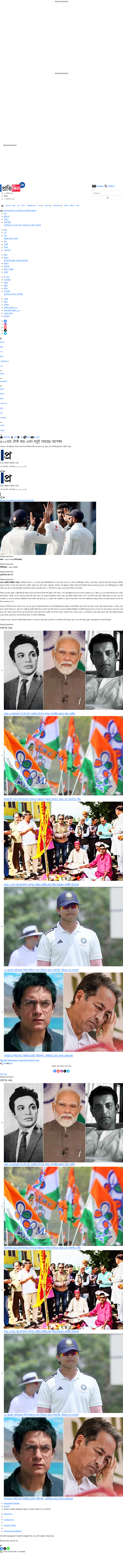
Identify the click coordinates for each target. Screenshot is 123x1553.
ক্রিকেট (6, 238)
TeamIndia (24, 1060)
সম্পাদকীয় (7, 291)
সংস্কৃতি (18, 260)
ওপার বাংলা (7, 250)
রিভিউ (13, 260)
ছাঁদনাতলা (7, 316)
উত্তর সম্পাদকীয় (17, 294)
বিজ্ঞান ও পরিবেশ (9, 269)
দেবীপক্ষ (6, 304)
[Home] (12, 186)
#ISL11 (7, 216)
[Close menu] (1, 338)
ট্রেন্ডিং (6, 282)
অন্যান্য (15, 238)
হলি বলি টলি (7, 260)
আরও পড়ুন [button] (3, 1074)
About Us (8, 1514)
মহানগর (8, 205)
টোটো (32, 225)
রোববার (6, 299)
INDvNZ (3, 1060)
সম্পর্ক (15, 225)
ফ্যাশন (20, 225)
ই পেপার (6, 277)
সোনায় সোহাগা (8, 313)
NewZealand (13, 1060)
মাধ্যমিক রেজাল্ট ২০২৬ (10, 307)
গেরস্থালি (38, 225)
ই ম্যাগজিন (7, 279)
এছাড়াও (2, 430)
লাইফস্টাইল (57, 205)
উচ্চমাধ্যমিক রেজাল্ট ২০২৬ (12, 310)
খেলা (39, 205)
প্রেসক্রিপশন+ (31, 205)
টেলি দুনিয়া (24, 260)
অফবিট (6, 244)
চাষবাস (6, 272)
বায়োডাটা (6, 266)
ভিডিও (6, 288)
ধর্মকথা (6, 247)
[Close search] (93, 189)
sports (7, 1506)
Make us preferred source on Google (17, 500)
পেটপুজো (25, 225)
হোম (5, 213)
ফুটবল (10, 238)
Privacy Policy (10, 1525)
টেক (29, 225)
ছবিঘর (66, 205)
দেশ (18, 205)
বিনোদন (47, 205)
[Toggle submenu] (1, 370)
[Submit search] (107, 197)
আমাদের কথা (8, 294)
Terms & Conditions (13, 1531)
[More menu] (121, 206)
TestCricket (34, 1060)
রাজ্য (13, 205)
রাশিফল (72, 205)
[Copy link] (4, 471)
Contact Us (9, 1519)
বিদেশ (23, 205)
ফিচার (5, 301)
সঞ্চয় (77, 205)
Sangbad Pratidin (12, 1503)
